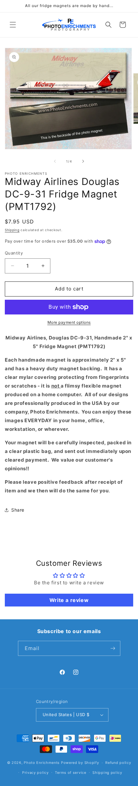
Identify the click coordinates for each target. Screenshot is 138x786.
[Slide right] (83, 161)
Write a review (69, 600)
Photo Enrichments (42, 762)
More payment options (69, 322)
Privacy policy (35, 772)
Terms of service (70, 772)
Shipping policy (107, 772)
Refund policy (118, 762)
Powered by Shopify (80, 762)
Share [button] (17, 510)
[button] (13, 25)
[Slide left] (55, 161)
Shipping (12, 230)
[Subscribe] (113, 648)
